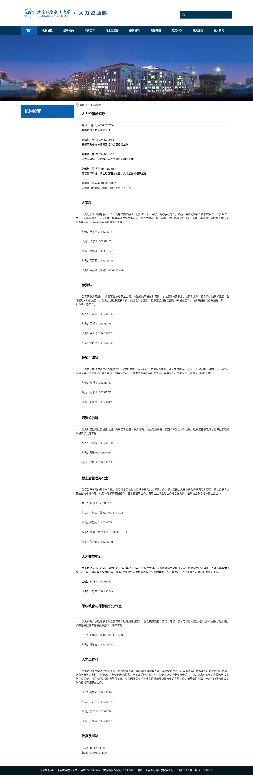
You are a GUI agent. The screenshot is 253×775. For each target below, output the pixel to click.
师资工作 (89, 30)
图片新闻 (219, 30)
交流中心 (177, 30)
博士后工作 (112, 30)
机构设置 (47, 30)
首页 (28, 30)
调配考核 (155, 30)
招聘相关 (68, 30)
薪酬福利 (134, 30)
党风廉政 (198, 30)
